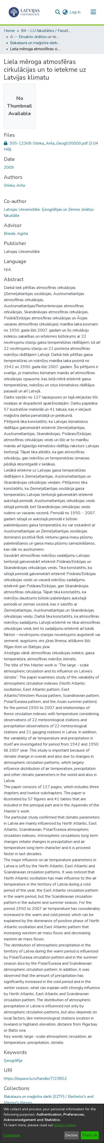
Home (9, 30)
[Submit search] (58, 12)
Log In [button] (75, 12)
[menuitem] (65, 12)
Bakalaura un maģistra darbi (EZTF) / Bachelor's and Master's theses (35, 43)
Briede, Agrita (16, 233)
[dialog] (52, 1123)
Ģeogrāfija (13, 1060)
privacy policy (65, 1125)
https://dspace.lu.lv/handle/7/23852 (35, 1078)
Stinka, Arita (14, 185)
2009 (9, 167)
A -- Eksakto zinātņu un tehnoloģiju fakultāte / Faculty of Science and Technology (35, 37)
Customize (12, 1135)
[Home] (24, 12)
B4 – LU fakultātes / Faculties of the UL (46, 30)
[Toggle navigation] (93, 12)
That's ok (89, 1135)
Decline (71, 1135)
